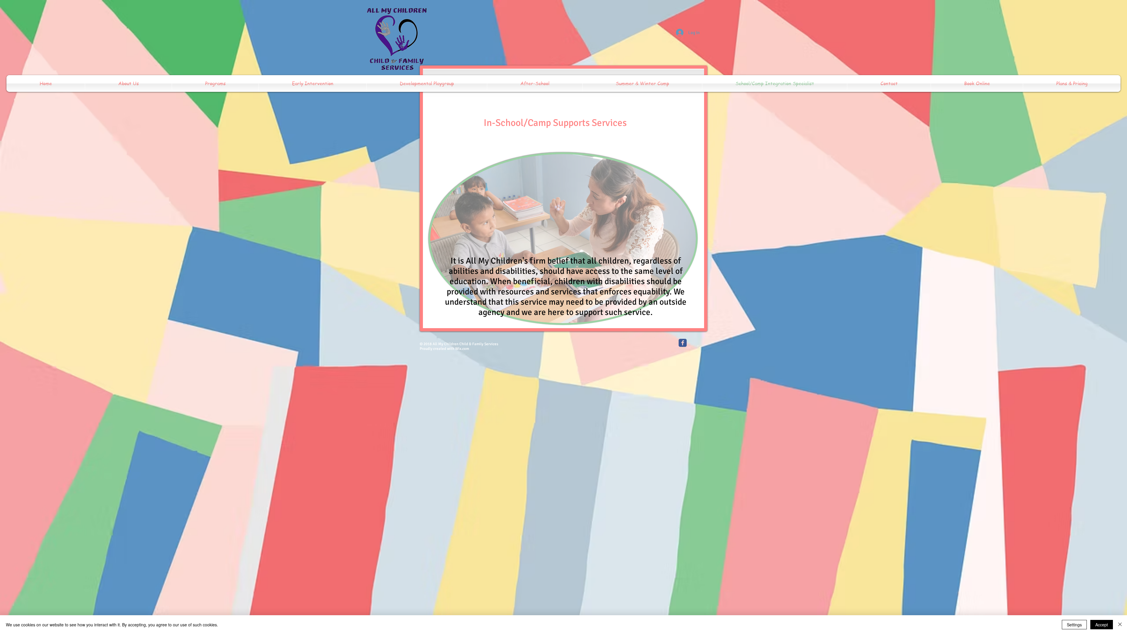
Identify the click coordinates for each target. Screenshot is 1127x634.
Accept (1101, 625)
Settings (1074, 625)
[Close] (1119, 624)
